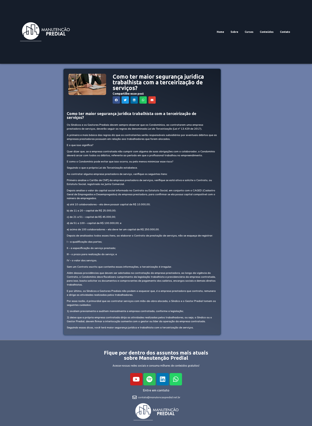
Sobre (234, 31)
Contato (285, 31)
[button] (116, 100)
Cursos (249, 31)
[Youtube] (136, 379)
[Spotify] (149, 379)
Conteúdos (266, 31)
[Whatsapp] (176, 379)
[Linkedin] (162, 379)
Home (220, 31)
